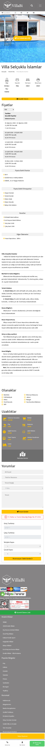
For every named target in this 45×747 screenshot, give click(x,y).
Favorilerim (6, 13)
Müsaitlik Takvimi (23, 99)
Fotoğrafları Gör (23, 38)
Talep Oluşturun (22, 736)
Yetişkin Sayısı (9, 542)
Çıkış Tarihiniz (9, 533)
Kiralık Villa (12, 71)
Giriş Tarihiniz (9, 523)
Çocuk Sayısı (8, 550)
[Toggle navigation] (40, 5)
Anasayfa (4, 71)
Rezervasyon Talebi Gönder (22, 559)
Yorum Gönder (23, 512)
